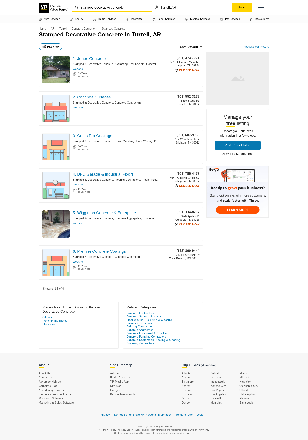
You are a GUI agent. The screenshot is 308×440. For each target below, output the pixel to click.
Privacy (105, 414)
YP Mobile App (119, 381)
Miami (243, 373)
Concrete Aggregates (128, 218)
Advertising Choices (51, 390)
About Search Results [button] (256, 46)
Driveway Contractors (140, 343)
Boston (186, 385)
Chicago (187, 394)
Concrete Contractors (128, 102)
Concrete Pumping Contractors (146, 336)
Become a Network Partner (55, 394)
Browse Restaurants (123, 394)
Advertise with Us (50, 381)
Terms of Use (184, 414)
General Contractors (140, 323)
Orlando (244, 390)
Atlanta (186, 373)
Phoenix (244, 398)
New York (245, 381)
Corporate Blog (48, 385)
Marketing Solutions (51, 398)
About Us (44, 373)
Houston (216, 377)
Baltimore (188, 381)
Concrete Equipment (84, 28)
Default (193, 46)
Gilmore (47, 317)
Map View (53, 46)
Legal (200, 414)
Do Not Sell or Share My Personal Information (143, 414)
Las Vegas (217, 390)
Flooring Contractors (127, 179)
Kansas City (218, 385)
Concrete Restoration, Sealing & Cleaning (153, 340)
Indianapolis (218, 381)
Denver (186, 402)
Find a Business (120, 377)
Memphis (216, 402)
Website (78, 68)
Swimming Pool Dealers (130, 64)
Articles (115, 373)
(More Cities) (208, 365)
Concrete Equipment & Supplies (147, 333)
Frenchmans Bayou (54, 320)
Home (42, 28)
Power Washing (124, 141)
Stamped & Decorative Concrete (93, 64)
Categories (117, 390)
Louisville (216, 398)
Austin (186, 377)
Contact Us (46, 377)
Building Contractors (140, 326)
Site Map (116, 385)
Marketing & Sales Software (56, 402)
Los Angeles (218, 394)
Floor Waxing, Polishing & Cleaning (158, 141)
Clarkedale (49, 324)
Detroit (215, 373)
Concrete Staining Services (144, 316)
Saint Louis (246, 402)
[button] (261, 7)
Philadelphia (247, 394)
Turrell (63, 28)
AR (52, 28)
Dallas (185, 398)
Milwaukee (246, 377)
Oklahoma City (248, 385)
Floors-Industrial (152, 179)
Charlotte (187, 390)
